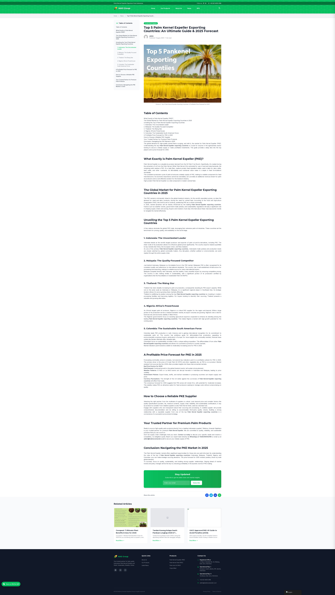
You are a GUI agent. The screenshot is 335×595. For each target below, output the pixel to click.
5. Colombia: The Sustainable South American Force (125, 65)
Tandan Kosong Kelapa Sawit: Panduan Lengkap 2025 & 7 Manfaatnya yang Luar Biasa (165, 532)
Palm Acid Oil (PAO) (175, 565)
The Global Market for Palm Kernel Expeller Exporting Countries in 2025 (126, 37)
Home (153, 8)
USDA (166, 364)
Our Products (165, 8)
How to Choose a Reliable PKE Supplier (125, 75)
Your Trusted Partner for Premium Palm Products (126, 80)
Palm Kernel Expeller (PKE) (177, 560)
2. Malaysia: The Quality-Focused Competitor (126, 53)
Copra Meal (173, 568)
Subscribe (196, 483)
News (189, 8)
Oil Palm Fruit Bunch (193, 164)
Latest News (145, 565)
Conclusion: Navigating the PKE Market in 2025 (125, 85)
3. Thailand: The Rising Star (125, 57)
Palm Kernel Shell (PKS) (176, 562)
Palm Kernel (168, 166)
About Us (179, 8)
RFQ (198, 8)
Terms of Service (216, 591)
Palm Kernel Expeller (209, 143)
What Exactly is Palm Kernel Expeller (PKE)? (124, 31)
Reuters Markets (156, 339)
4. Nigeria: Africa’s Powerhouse (126, 61)
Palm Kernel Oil (182, 166)
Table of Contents (121, 27)
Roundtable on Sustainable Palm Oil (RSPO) (172, 276)
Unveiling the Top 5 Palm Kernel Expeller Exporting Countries (125, 43)
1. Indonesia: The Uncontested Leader (126, 48)
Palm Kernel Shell (185, 406)
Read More (120, 540)
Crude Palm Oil (172, 362)
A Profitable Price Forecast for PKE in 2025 (126, 70)
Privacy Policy (206, 591)
